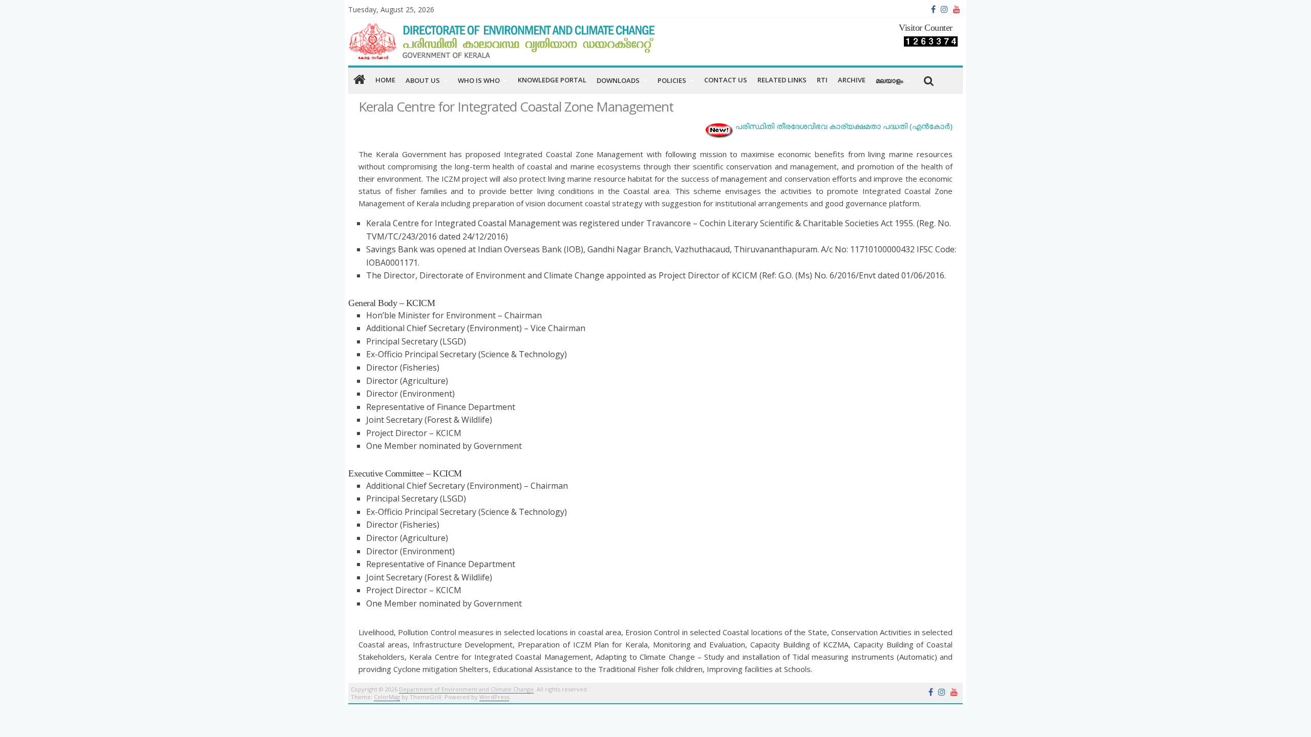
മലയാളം (889, 80)
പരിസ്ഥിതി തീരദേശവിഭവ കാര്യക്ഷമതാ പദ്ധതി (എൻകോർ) (844, 126)
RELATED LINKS (782, 79)
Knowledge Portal (552, 79)
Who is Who (479, 80)
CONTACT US (725, 79)
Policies (672, 80)
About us (423, 80)
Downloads (618, 80)
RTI (822, 79)
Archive (851, 79)
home (385, 79)
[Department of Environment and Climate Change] (359, 80)
